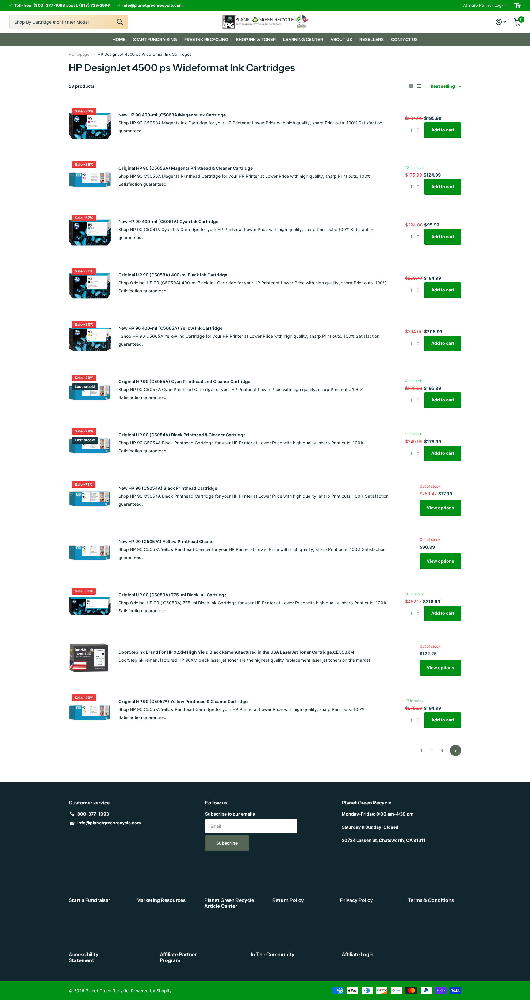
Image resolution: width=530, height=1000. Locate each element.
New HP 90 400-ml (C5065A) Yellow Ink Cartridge (170, 328)
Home (119, 39)
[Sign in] (501, 22)
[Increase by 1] (419, 124)
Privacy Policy (356, 900)
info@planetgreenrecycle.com (109, 822)
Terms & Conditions (431, 900)
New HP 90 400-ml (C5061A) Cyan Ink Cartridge (168, 221)
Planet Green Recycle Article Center (229, 903)
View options (440, 507)
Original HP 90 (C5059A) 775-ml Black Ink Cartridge (172, 594)
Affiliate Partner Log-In (485, 5)
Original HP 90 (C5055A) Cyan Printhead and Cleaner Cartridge (184, 381)
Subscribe (227, 843)
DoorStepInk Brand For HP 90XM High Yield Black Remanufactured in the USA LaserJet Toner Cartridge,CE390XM (236, 652)
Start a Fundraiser (89, 900)
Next (455, 750)
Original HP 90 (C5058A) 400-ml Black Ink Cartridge (172, 274)
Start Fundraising (155, 39)
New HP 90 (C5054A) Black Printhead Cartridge (167, 488)
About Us (341, 39)
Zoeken (119, 22)
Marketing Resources (161, 900)
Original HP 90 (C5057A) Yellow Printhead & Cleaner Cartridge (183, 701)
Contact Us (404, 39)
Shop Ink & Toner (256, 39)
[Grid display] (411, 86)
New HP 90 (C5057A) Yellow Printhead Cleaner (166, 541)
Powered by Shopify (151, 990)
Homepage (79, 54)
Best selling (443, 86)
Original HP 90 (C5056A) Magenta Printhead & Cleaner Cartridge (185, 168)
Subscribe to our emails (230, 813)
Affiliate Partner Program (178, 957)
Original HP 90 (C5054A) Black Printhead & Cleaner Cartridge (182, 434)
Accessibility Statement (83, 957)
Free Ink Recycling (206, 39)
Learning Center (303, 39)
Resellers (371, 39)
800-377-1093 (93, 813)
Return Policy (288, 900)
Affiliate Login (358, 954)
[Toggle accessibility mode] (517, 5)
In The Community (272, 954)
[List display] (419, 86)
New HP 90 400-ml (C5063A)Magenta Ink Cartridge (172, 114)
